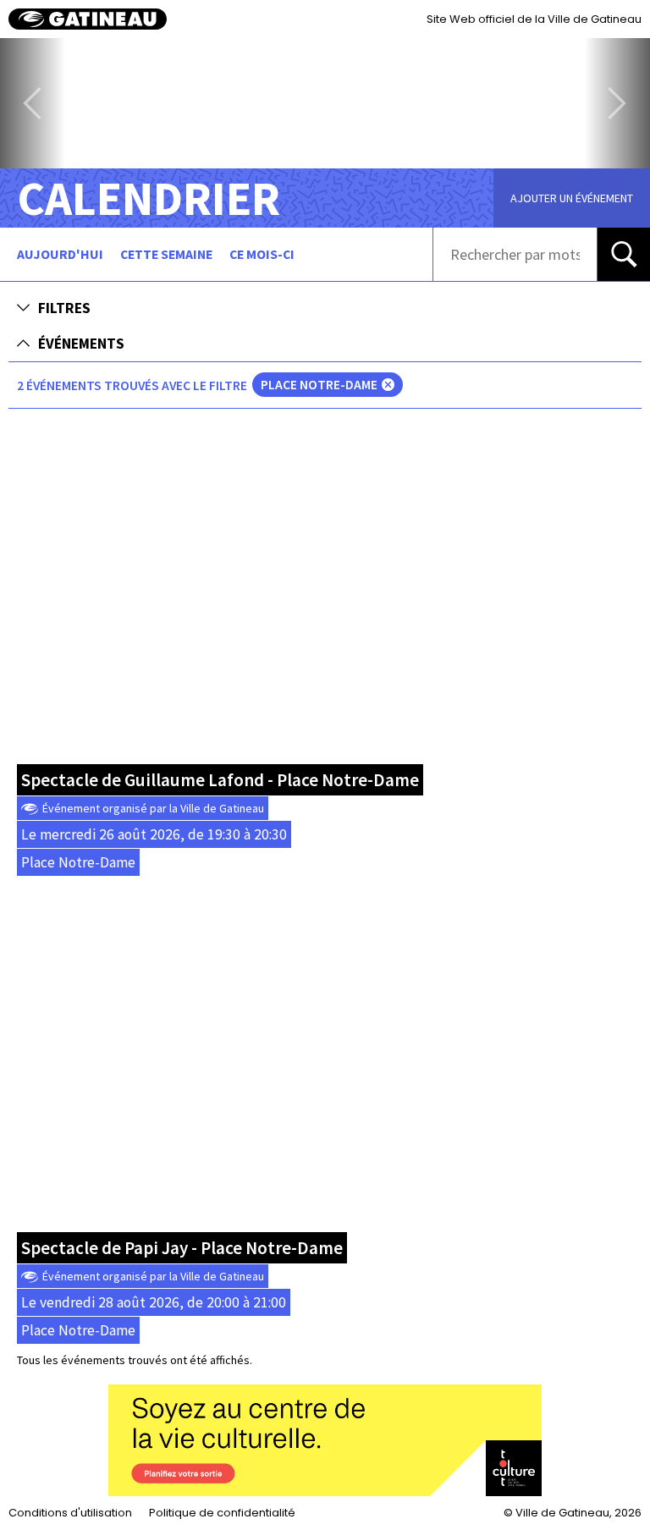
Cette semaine (166, 254)
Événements (81, 343)
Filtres (64, 308)
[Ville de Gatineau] (87, 19)
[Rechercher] (624, 254)
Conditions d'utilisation (70, 1513)
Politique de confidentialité (222, 1513)
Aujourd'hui (60, 254)
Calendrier (148, 198)
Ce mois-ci (262, 254)
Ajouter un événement (571, 198)
